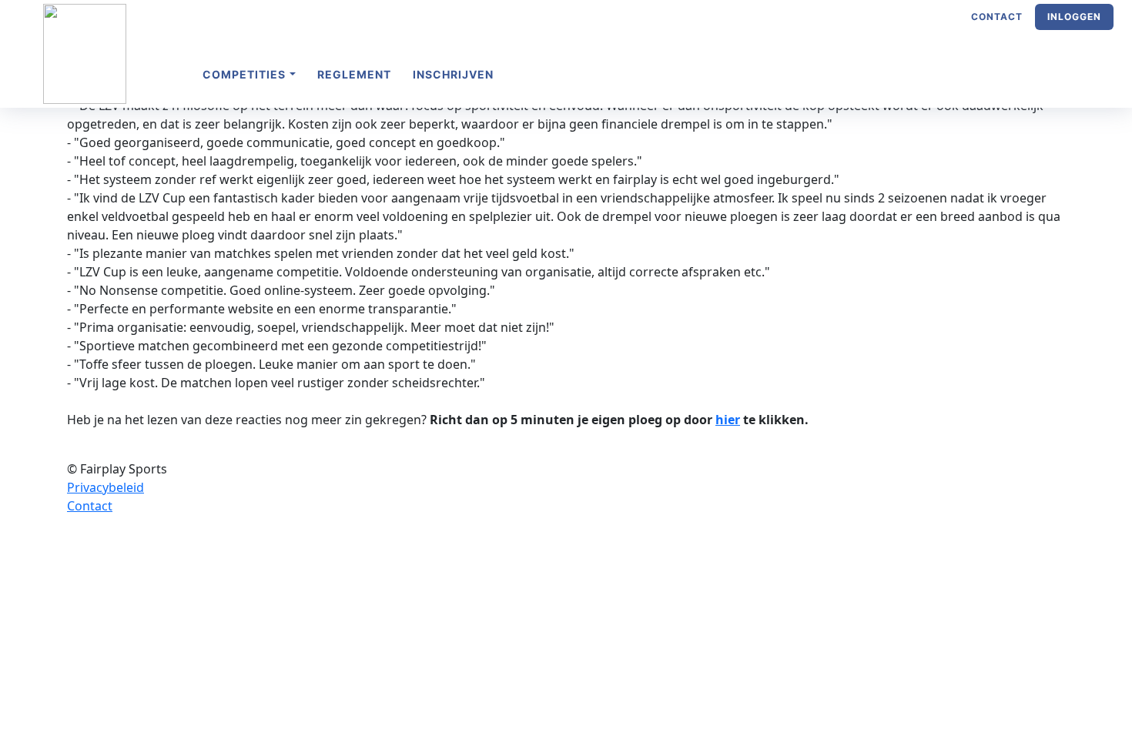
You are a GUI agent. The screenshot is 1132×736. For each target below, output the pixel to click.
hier (727, 419)
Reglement (354, 74)
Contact (997, 16)
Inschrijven (453, 74)
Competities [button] (246, 74)
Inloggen (1074, 16)
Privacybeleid (105, 487)
